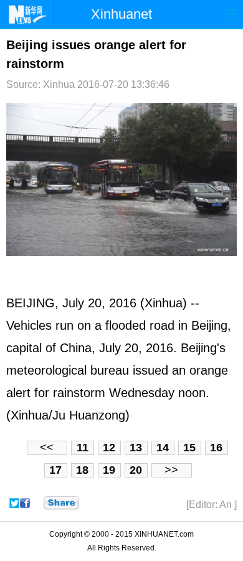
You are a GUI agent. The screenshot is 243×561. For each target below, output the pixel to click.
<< (47, 447)
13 (136, 447)
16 (216, 447)
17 (55, 470)
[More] (61, 503)
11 (82, 447)
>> (171, 470)
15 (189, 447)
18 (82, 470)
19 (109, 470)
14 (162, 447)
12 (109, 447)
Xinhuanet (121, 14)
